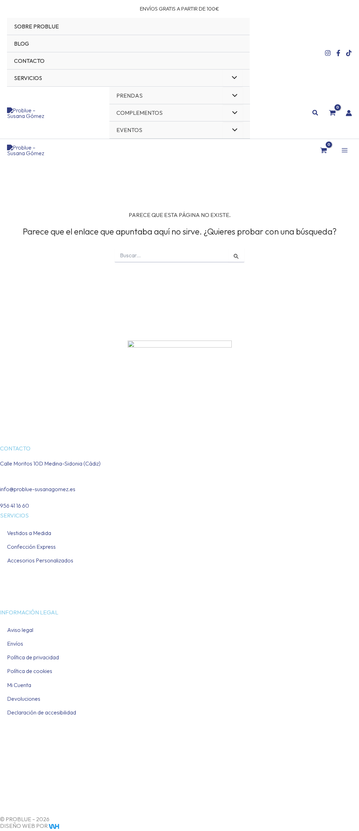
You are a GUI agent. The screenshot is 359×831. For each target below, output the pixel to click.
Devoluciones (23, 698)
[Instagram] (328, 53)
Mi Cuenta (19, 684)
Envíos (15, 643)
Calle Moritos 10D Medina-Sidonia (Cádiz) (50, 463)
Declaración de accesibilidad (41, 712)
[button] (315, 113)
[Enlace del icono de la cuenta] (349, 113)
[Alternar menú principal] (344, 150)
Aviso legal (20, 629)
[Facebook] (338, 53)
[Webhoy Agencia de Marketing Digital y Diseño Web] (67, 825)
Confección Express (31, 546)
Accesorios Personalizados (40, 560)
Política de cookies (29, 670)
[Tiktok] (349, 53)
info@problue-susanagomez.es (37, 489)
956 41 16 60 (14, 505)
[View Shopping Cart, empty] (332, 112)
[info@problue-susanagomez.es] (2, 479)
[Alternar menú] (233, 78)
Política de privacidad (33, 657)
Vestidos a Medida (29, 532)
